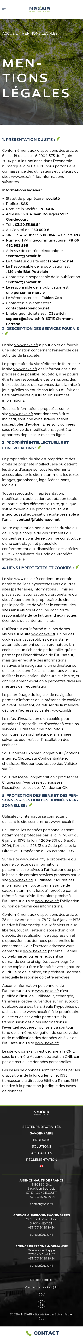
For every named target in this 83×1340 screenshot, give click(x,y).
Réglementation (41, 1160)
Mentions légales (41, 1280)
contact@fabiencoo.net (27, 308)
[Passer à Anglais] (41, 1166)
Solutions (41, 1146)
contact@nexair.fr (41, 1204)
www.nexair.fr (23, 177)
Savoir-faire (41, 1133)
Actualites (41, 1153)
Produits (41, 1140)
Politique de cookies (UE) (41, 1287)
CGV (42, 1294)
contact (46, 1333)
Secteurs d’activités (41, 1127)
